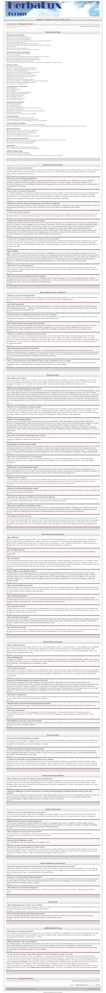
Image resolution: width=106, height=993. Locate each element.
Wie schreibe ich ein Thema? (15, 66)
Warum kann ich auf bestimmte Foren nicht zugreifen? (22, 75)
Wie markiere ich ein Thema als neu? (17, 84)
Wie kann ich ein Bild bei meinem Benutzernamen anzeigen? (24, 59)
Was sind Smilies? (12, 91)
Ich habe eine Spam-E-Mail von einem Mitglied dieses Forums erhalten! (27, 120)
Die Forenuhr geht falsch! (14, 55)
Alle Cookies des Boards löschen (79, 980)
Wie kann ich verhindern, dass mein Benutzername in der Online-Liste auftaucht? (29, 41)
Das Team (90, 980)
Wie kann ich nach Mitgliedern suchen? (18, 134)
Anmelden (49, 19)
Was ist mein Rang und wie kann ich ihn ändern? (20, 61)
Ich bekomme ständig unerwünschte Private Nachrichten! (23, 119)
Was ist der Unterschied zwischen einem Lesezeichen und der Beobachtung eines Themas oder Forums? (36, 140)
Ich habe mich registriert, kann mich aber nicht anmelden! (23, 44)
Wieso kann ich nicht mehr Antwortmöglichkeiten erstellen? (23, 72)
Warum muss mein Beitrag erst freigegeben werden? (21, 82)
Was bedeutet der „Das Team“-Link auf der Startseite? (22, 113)
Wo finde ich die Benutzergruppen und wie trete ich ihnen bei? (24, 108)
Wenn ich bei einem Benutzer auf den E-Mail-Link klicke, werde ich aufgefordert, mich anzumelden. (34, 62)
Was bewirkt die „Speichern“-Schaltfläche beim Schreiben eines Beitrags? (27, 81)
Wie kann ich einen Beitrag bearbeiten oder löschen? (21, 68)
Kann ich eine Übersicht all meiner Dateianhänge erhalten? (23, 148)
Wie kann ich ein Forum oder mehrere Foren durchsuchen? (23, 130)
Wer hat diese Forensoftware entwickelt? (18, 152)
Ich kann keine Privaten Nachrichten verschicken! (20, 117)
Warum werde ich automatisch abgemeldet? (19, 39)
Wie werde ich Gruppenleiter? (15, 109)
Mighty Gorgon (96, 989)
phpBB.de (33, 937)
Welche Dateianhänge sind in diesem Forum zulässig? (22, 147)
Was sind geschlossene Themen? (16, 98)
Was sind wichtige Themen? (14, 96)
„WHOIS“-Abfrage (51, 958)
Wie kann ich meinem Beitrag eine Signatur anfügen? (22, 69)
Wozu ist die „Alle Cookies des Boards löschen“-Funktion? (23, 49)
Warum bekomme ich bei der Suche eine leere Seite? (22, 133)
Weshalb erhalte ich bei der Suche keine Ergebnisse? (22, 131)
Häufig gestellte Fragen (25, 24)
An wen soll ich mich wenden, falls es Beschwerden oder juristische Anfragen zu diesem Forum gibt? (35, 155)
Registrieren (40, 19)
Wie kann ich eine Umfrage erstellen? (17, 71)
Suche (62, 19)
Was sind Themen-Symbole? (15, 99)
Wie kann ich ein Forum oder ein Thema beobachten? (22, 141)
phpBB (13, 989)
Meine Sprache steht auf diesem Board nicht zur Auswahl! (23, 58)
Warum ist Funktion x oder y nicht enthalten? (19, 154)
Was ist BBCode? (11, 88)
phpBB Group (49, 933)
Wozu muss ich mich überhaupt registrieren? (19, 38)
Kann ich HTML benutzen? (14, 89)
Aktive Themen (95, 26)
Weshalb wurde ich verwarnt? (15, 78)
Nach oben (9, 175)
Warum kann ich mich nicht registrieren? (18, 48)
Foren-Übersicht (12, 24)
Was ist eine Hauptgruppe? (14, 112)
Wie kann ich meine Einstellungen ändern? (19, 53)
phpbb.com (93, 943)
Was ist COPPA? (11, 46)
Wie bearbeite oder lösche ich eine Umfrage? (19, 73)
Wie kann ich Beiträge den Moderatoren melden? (20, 79)
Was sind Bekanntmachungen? (15, 95)
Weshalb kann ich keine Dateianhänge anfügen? (20, 76)
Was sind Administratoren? (14, 103)
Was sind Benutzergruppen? (15, 106)
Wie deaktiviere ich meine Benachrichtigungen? (20, 143)
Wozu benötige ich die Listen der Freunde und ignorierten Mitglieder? (26, 124)
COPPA (12, 224)
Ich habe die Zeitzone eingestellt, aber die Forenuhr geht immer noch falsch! (28, 56)
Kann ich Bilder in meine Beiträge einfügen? (19, 92)
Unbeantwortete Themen (85, 26)
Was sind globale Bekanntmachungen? (18, 93)
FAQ (68, 19)
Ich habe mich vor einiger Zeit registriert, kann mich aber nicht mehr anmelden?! (29, 45)
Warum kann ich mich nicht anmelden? (17, 36)
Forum (56, 19)
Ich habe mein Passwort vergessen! (16, 42)
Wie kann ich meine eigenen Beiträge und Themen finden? (23, 136)
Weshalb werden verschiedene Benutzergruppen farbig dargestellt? (26, 111)
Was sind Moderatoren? (13, 105)
